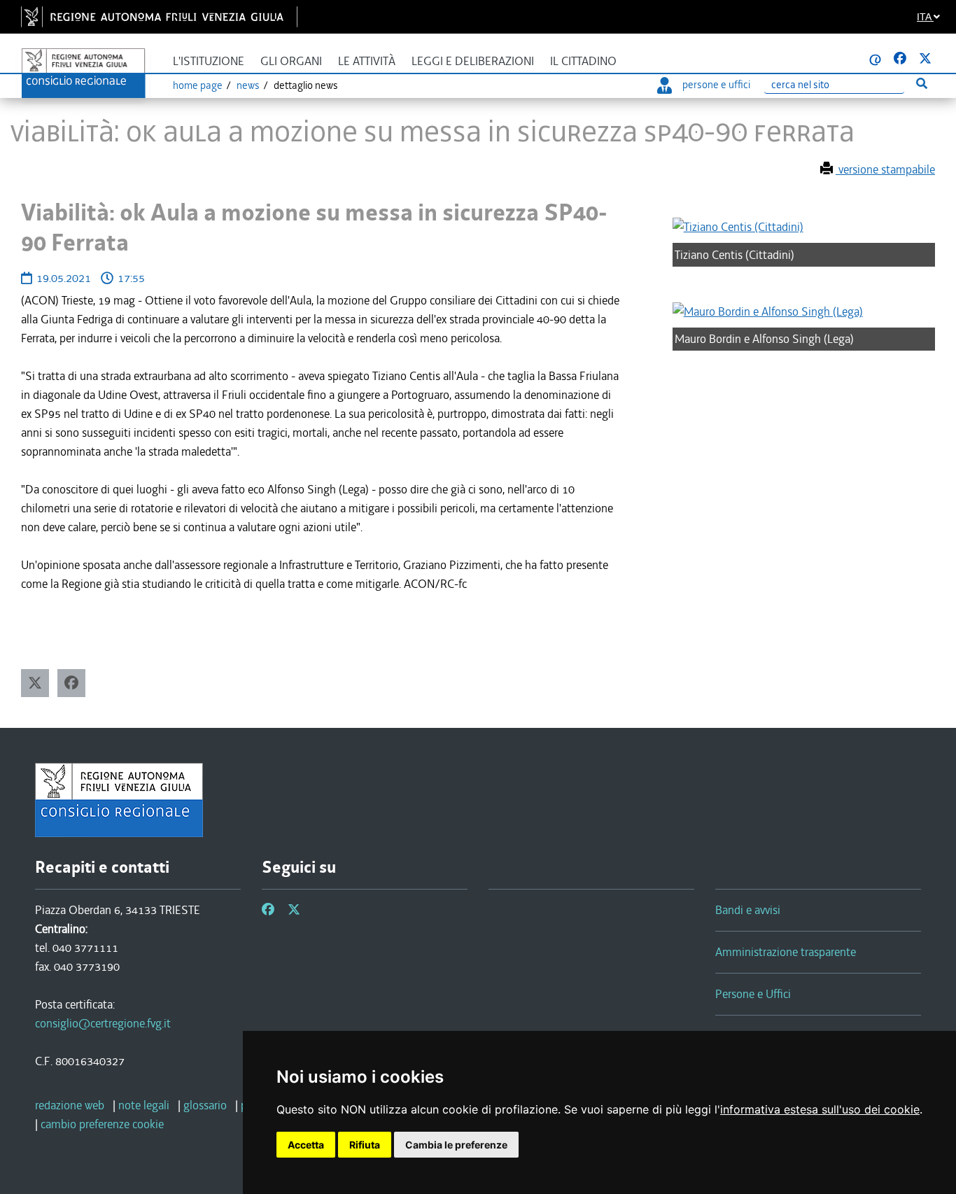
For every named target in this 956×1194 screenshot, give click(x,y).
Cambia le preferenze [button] (456, 1145)
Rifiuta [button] (364, 1145)
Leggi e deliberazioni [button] (473, 61)
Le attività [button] (366, 61)
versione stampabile (885, 169)
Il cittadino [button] (583, 61)
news (248, 85)
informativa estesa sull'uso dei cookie (820, 1109)
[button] (35, 683)
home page (198, 85)
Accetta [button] (306, 1145)
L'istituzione (208, 61)
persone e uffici (716, 85)
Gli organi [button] (291, 61)
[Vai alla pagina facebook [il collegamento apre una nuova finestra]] (900, 58)
